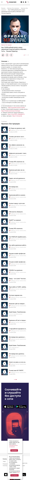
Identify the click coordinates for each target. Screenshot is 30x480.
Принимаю (14, 450)
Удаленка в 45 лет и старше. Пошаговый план (17, 321)
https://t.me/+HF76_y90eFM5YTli (16, 114)
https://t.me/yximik (17, 116)
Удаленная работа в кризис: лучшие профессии (17, 195)
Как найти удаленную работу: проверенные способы (17, 246)
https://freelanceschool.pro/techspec (10, 111)
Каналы (3, 8)
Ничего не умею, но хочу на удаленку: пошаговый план (17, 363)
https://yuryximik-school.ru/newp (16, 107)
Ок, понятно (14, 475)
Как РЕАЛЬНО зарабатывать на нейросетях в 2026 (17, 237)
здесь (18, 472)
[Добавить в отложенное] (7, 55)
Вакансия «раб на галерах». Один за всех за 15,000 (17, 304)
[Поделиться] (11, 55)
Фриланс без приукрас (13, 8)
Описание (4, 61)
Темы (4, 461)
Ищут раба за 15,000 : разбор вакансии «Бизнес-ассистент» (18, 287)
